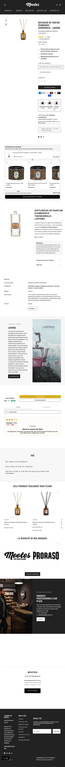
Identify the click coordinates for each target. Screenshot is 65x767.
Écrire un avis (40, 396)
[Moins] (39, 81)
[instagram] (7, 753)
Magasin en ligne (23, 724)
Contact (20, 719)
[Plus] (45, 81)
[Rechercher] (5, 5)
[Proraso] (46, 555)
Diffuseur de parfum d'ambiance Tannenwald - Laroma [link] (27, 152)
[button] (42, 37)
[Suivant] (58, 491)
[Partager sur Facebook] (38, 137)
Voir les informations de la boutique (49, 122)
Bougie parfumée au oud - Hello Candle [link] (14, 184)
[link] (9, 155)
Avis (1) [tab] (18, 407)
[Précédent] (6, 491)
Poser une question (40, 400)
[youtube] (9, 753)
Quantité (41, 78)
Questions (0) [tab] (46, 407)
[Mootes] (32, 5)
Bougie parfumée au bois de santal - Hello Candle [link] (38, 184)
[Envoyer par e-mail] (41, 137)
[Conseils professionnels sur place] (16, 606)
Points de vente (23, 721)
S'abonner (57, 731)
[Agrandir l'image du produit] (23, 29)
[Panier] (60, 5)
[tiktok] (11, 753)
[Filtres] (6, 412)
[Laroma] (46, 350)
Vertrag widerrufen (24, 740)
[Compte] (57, 5)
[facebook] (4, 753)
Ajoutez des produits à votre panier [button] (32, 196)
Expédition (21, 737)
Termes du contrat (23, 734)
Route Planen (32, 690)
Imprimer (21, 731)
